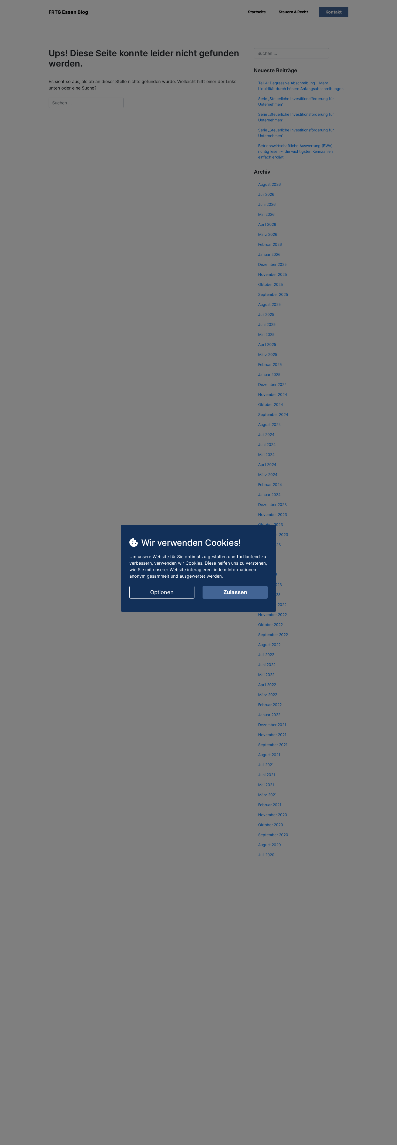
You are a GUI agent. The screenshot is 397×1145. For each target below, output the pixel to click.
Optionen (162, 592)
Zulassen (235, 592)
